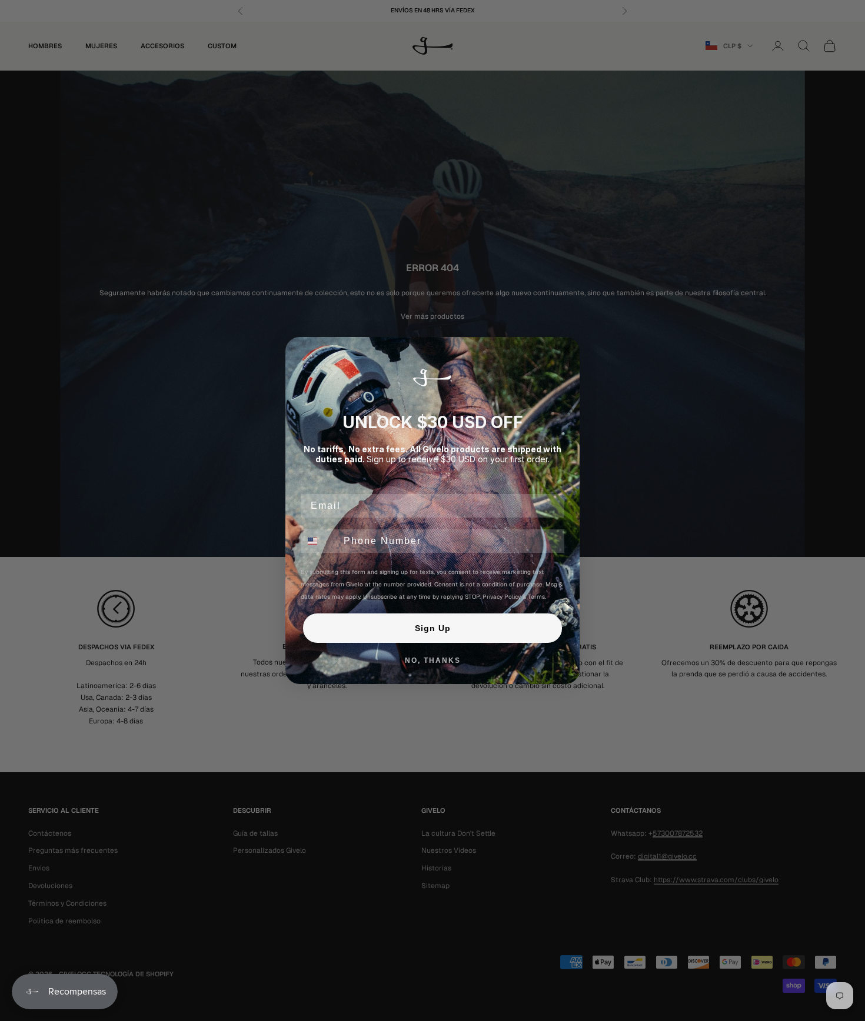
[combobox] (319, 541)
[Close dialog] (567, 350)
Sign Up (433, 628)
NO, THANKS (433, 660)
